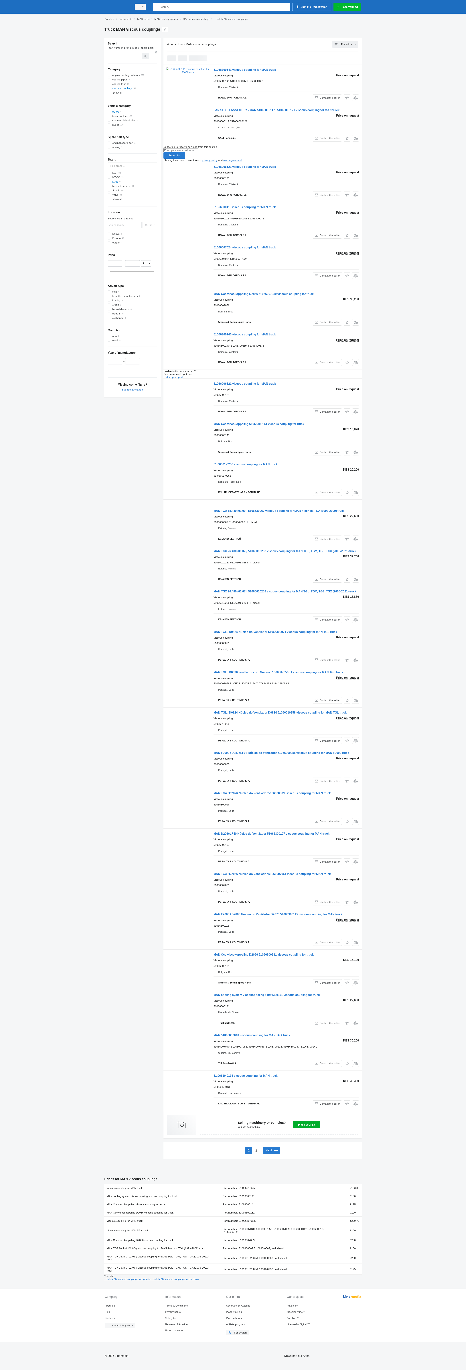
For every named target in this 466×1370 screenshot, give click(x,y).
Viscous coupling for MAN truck (125, 1188)
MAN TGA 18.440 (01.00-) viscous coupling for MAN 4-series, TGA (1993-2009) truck (156, 1248)
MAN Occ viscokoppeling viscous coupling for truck (136, 1204)
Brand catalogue (174, 1330)
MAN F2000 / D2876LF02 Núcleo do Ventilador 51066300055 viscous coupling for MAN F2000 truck (281, 752)
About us (110, 1305)
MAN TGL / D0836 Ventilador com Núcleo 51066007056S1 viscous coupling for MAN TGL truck (278, 672)
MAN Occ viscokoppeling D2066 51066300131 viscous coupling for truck (264, 954)
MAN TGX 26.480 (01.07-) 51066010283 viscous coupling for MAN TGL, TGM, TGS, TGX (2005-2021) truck (285, 551)
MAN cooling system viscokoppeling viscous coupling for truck (142, 1196)
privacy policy (210, 160)
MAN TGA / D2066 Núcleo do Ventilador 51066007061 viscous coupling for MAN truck (272, 874)
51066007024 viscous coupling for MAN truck (245, 247)
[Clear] (156, 52)
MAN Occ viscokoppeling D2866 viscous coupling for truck (140, 1240)
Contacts (110, 1318)
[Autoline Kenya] (117, 7)
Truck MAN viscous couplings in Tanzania (175, 1279)
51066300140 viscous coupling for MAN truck (245, 334)
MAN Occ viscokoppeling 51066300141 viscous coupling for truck (259, 424)
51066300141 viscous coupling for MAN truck (245, 69)
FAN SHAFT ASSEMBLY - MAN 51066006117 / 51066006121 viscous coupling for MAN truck (276, 110)
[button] (347, 97)
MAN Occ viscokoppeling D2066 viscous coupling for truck (140, 1212)
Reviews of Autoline (176, 1324)
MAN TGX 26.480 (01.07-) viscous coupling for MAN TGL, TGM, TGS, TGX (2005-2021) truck (158, 1258)
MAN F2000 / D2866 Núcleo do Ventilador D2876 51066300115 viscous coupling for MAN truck (278, 914)
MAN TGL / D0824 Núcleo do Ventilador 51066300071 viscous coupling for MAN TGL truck (275, 631)
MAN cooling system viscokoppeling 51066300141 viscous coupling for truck (267, 994)
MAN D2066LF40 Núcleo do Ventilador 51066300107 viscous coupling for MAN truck (271, 833)
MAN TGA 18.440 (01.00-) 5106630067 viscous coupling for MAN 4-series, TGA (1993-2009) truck (279, 510)
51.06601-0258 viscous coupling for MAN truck (246, 464)
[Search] (156, 7)
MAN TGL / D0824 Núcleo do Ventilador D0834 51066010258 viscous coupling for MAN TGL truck (280, 712)
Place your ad (306, 1124)
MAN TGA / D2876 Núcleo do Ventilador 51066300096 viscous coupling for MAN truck (272, 793)
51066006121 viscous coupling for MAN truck (245, 166)
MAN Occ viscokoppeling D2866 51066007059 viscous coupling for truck (264, 293)
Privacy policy (173, 1311)
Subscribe (174, 155)
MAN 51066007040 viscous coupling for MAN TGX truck (252, 1035)
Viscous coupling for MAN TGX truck (128, 1230)
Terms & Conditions (176, 1305)
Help (107, 1311)
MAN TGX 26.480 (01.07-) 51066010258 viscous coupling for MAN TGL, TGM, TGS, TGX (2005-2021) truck (285, 591)
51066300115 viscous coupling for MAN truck (245, 207)
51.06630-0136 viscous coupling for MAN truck (246, 1075)
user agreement (232, 160)
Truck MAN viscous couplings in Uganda (127, 1279)
